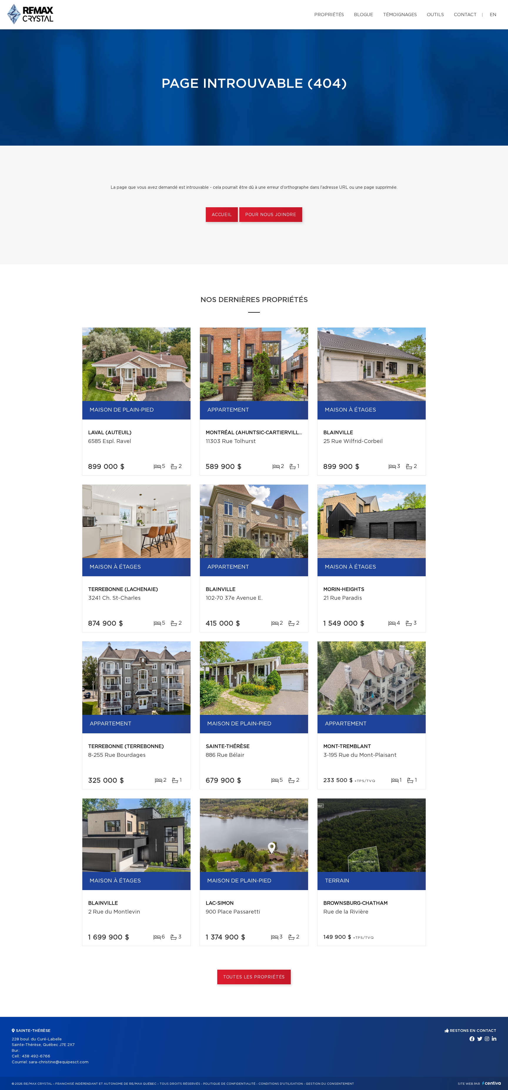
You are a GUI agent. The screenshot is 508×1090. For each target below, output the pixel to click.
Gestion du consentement (330, 1083)
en (493, 15)
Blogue (363, 15)
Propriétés (329, 15)
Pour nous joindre (270, 215)
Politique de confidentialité (229, 1083)
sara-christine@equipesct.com (58, 1062)
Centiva (491, 1083)
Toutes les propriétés (254, 977)
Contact (465, 15)
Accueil (222, 215)
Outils (435, 15)
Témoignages (400, 15)
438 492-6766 (36, 1056)
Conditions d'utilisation (280, 1083)
